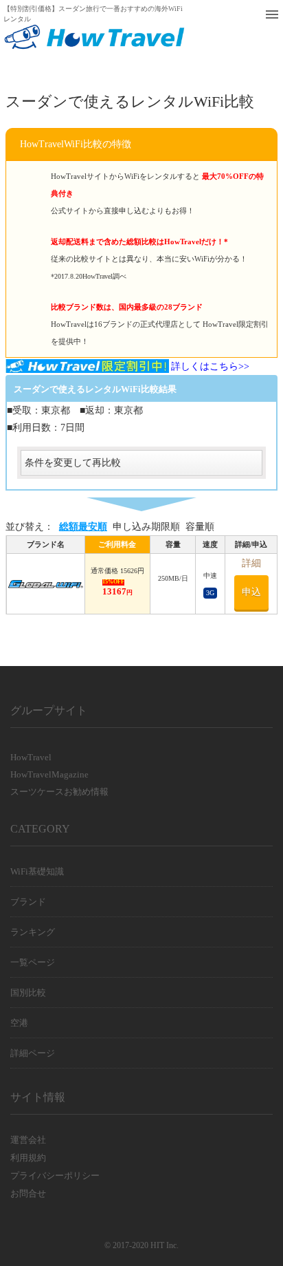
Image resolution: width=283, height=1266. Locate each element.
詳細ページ (32, 1053)
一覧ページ (32, 962)
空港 (19, 1023)
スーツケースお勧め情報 (59, 791)
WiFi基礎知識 (37, 871)
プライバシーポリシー (55, 1175)
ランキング (32, 932)
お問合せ (28, 1193)
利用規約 (28, 1157)
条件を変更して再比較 (73, 463)
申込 (251, 592)
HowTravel (31, 757)
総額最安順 (83, 527)
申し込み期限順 (146, 527)
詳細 (251, 563)
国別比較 (28, 992)
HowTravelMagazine (49, 774)
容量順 (199, 527)
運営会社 (28, 1140)
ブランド (28, 902)
